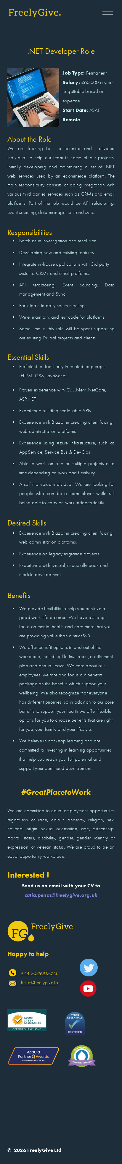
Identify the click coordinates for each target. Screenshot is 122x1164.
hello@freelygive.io (39, 982)
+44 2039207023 (39, 973)
